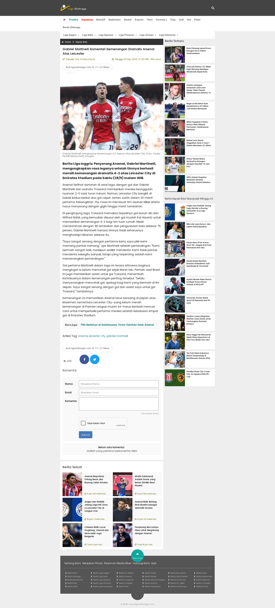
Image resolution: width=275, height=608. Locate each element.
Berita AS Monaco (179, 586)
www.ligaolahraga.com (142, 604)
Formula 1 (161, 19)
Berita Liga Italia (100, 576)
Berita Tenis (72, 586)
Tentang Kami (72, 563)
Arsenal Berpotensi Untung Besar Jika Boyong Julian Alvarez (96, 479)
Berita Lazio (201, 572)
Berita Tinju (72, 583)
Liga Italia (87, 35)
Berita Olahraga (71, 27)
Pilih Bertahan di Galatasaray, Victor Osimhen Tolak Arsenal (117, 324)
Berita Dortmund (178, 579)
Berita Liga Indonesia (102, 586)
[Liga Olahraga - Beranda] (73, 8)
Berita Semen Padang (155, 579)
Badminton (115, 19)
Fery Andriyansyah (85, 59)
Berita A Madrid (203, 583)
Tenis (150, 19)
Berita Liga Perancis (102, 583)
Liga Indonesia (167, 35)
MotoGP (100, 19)
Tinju (173, 19)
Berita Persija (150, 576)
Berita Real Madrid (179, 576)
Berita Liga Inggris (101, 572)
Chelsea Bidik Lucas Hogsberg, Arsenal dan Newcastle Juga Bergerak (97, 531)
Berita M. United (126, 572)
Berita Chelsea (125, 583)
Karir (153, 563)
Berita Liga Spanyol (101, 579)
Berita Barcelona (178, 572)
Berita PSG (123, 586)
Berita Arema (151, 583)
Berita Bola (72, 572)
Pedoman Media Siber (117, 563)
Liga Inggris (70, 35)
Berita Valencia (203, 579)
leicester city (97, 336)
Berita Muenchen (204, 576)
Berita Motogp (74, 576)
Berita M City (202, 586)
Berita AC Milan (178, 583)
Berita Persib (150, 572)
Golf (181, 19)
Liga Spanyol (106, 35)
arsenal (83, 336)
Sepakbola (87, 19)
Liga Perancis (126, 35)
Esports (139, 19)
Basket (128, 19)
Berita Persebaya (152, 586)
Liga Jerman (146, 35)
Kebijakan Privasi (92, 563)
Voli (189, 19)
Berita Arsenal (125, 576)
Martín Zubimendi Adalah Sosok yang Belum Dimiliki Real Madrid (145, 480)
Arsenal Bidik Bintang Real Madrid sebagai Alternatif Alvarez (146, 504)
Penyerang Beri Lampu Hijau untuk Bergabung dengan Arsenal (147, 530)
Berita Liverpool (126, 579)
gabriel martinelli (117, 336)
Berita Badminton (75, 579)
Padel (197, 19)
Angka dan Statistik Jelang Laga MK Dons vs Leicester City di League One (96, 506)
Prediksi (73, 19)
